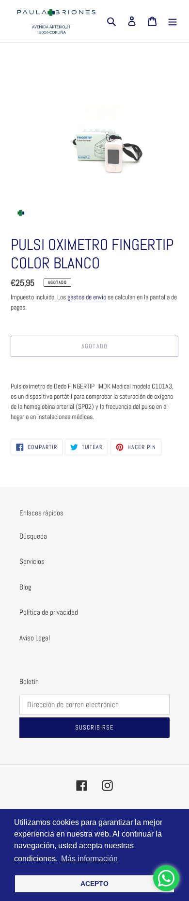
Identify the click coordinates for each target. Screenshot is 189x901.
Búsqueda (33, 536)
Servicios (32, 561)
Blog (25, 586)
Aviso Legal (34, 637)
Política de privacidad (48, 612)
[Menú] (172, 21)
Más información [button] (89, 858)
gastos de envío (86, 297)
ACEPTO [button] (94, 883)
